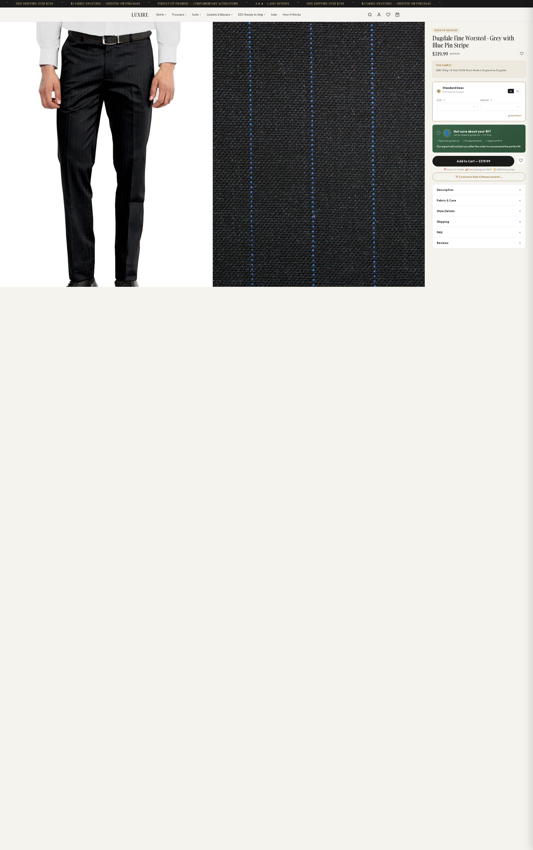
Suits (196, 14)
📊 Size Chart (514, 115)
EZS (251, 14)
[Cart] (397, 14)
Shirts (161, 14)
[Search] (370, 14)
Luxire (140, 14)
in (511, 91)
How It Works (292, 14)
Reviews (442, 243)
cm (517, 91)
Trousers (179, 14)
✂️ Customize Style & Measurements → (479, 176)
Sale (274, 14)
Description (445, 190)
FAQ (439, 232)
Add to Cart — (473, 161)
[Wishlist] (388, 14)
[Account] (379, 14)
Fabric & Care (446, 200)
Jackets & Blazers (219, 14)
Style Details (446, 211)
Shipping (443, 222)
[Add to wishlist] (522, 53)
